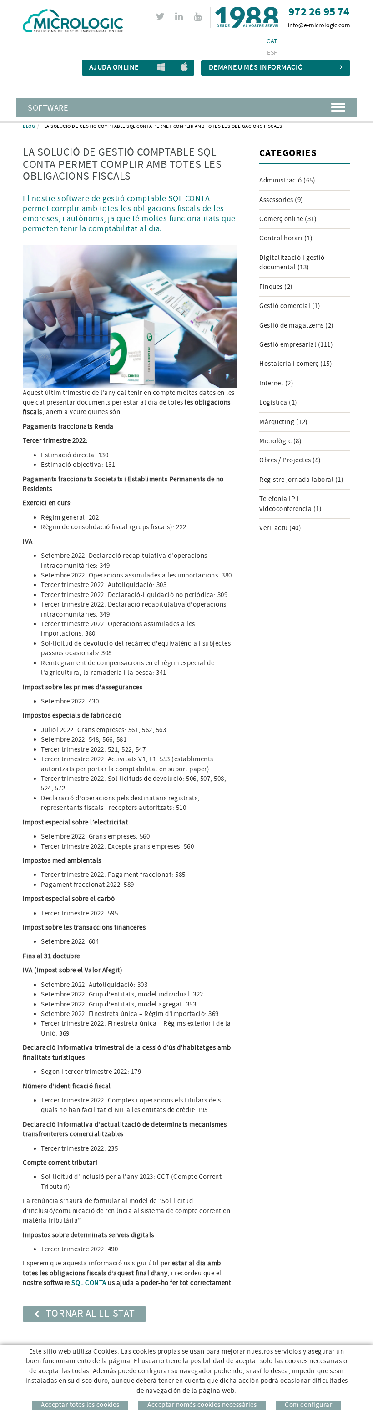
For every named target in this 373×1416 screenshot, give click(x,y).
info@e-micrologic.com (319, 25)
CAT (272, 41)
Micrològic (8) (280, 441)
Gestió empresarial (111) (296, 344)
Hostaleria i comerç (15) (295, 363)
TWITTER (160, 16)
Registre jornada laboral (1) (301, 479)
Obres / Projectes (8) (290, 460)
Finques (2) (276, 287)
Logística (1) (278, 402)
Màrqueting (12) (283, 422)
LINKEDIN (179, 16)
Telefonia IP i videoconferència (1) (290, 504)
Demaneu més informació (256, 67)
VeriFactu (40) (280, 528)
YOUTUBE (197, 16)
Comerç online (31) (288, 219)
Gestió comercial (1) (289, 306)
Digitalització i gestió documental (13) (292, 262)
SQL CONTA (88, 1283)
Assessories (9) (281, 200)
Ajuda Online (114, 67)
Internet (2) (276, 383)
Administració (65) (287, 180)
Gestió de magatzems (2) (296, 325)
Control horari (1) (286, 238)
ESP (272, 53)
